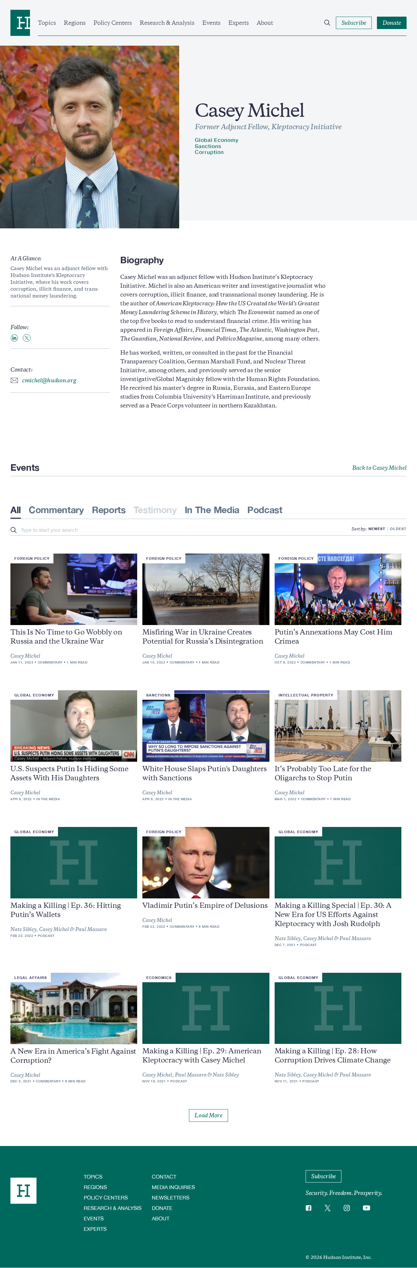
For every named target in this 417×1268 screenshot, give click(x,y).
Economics (159, 977)
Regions (75, 23)
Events (211, 23)
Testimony (155, 509)
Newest (376, 529)
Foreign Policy (32, 558)
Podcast (264, 509)
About (265, 23)
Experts (238, 23)
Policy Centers (112, 23)
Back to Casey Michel (379, 468)
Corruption (209, 152)
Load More (208, 1115)
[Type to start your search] (13, 530)
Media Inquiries (173, 1187)
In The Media (212, 509)
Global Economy (216, 140)
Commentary (56, 509)
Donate (162, 1208)
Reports (109, 509)
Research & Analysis (167, 23)
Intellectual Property (306, 695)
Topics (47, 23)
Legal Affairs (30, 977)
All (15, 509)
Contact (164, 1176)
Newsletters (170, 1197)
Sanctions (208, 146)
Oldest (398, 529)
